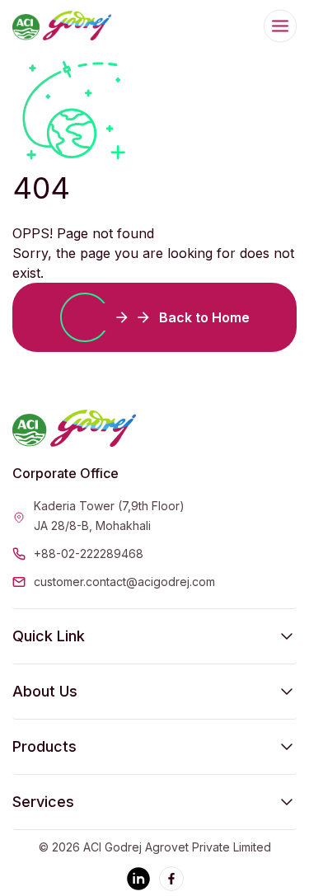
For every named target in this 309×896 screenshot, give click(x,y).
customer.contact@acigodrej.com (124, 582)
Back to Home (204, 317)
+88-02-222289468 (88, 554)
